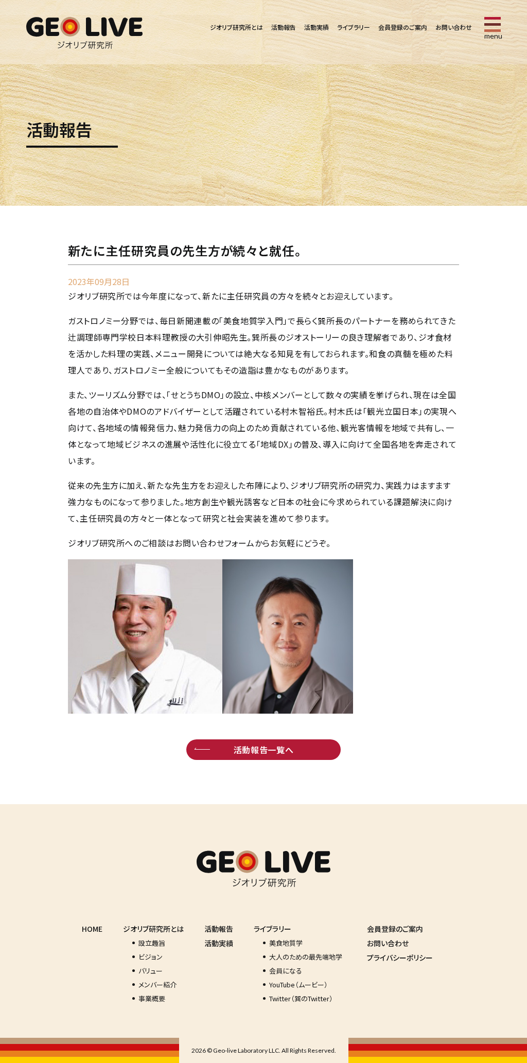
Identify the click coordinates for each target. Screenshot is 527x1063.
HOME (92, 928)
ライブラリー (353, 27)
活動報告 (283, 27)
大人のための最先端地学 (305, 956)
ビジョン (150, 956)
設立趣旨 (151, 943)
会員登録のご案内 (402, 27)
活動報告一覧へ (263, 749)
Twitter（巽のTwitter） (301, 998)
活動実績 (316, 27)
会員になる (285, 970)
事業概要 (151, 998)
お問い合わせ (453, 27)
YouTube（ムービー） (298, 984)
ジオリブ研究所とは (236, 27)
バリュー (150, 970)
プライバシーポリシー (400, 957)
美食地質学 (286, 943)
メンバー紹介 (157, 984)
